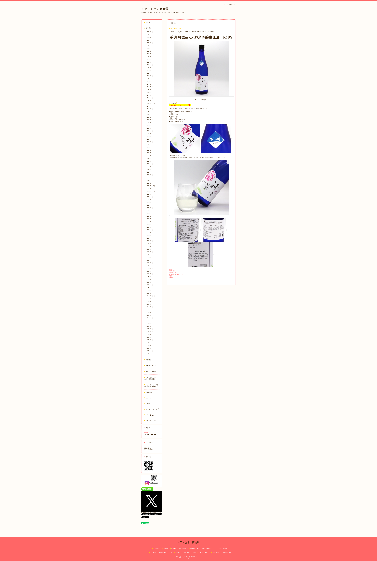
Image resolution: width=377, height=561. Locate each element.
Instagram (149, 392)
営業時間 (146, 432)
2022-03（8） (150, 175)
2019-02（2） (150, 265)
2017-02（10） (151, 323)
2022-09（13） (151, 158)
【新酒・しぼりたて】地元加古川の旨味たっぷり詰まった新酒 (191, 32)
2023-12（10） (151, 117)
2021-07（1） (150, 197)
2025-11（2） (150, 54)
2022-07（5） (150, 164)
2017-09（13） (151, 304)
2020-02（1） (150, 241)
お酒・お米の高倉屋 (155, 8)
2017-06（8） (150, 312)
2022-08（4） (150, 161)
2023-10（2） (150, 122)
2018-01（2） (150, 293)
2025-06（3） (150, 67)
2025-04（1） (150, 73)
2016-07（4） (150, 342)
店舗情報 (148, 360)
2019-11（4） (150, 243)
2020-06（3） (150, 232)
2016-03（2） (150, 353)
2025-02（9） (150, 78)
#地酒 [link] (170, 276)
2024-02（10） (151, 111)
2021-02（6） (150, 210)
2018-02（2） (150, 290)
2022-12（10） (151, 150)
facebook (149, 398)
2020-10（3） (150, 221)
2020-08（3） (150, 227)
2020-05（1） (150, 235)
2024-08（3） (150, 95)
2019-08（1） (150, 252)
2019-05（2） (150, 257)
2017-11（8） (150, 298)
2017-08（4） (150, 307)
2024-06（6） (150, 100)
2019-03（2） (150, 263)
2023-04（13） (151, 139)
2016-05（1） (150, 348)
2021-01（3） (150, 213)
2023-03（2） (150, 142)
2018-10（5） (150, 271)
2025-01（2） (150, 81)
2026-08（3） (150, 32)
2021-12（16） (151, 183)
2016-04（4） (150, 351)
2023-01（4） (150, 147)
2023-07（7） (150, 131)
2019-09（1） (150, 249)
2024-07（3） (150, 98)
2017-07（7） (150, 309)
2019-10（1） (150, 246)
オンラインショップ (152, 409)
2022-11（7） (150, 153)
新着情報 (148, 28)
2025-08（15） (151, 62)
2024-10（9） (150, 89)
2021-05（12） (151, 202)
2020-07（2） (150, 230)
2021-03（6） (150, 208)
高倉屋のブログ (151, 365)
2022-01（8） (150, 180)
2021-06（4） (150, 199)
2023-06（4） (150, 133)
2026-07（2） (150, 34)
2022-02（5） (150, 177)
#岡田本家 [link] (172, 271)
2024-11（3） (150, 87)
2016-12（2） (150, 329)
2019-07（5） (150, 254)
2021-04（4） (150, 205)
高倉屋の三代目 (151, 421)
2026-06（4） (150, 37)
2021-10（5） (150, 188)
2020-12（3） (150, 216)
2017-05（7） (150, 315)
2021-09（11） (151, 191)
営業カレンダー (151, 371)
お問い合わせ (150, 415)
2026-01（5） (150, 48)
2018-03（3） (150, 287)
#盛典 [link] (170, 269)
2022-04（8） (150, 172)
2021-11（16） (151, 186)
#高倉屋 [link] (171, 277)
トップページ (150, 22)
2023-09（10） (151, 125)
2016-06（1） (150, 345)
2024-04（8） (150, 106)
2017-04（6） (150, 318)
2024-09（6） (150, 92)
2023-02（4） (150, 144)
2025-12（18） (151, 51)
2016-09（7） (150, 337)
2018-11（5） (150, 268)
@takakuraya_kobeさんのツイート (151, 512)
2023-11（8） (150, 120)
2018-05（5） (150, 282)
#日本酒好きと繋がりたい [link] (176, 274)
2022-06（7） (150, 166)
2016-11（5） (150, 331)
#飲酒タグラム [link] (173, 272)
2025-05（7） (150, 70)
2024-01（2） (150, 114)
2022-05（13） (151, 169)
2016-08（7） (150, 340)
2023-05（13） (151, 136)
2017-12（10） (151, 296)
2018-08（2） (150, 276)
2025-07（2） (150, 65)
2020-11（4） (150, 219)
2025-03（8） (150, 76)
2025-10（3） (150, 56)
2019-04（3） (150, 260)
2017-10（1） (150, 301)
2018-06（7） (150, 279)
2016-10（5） (150, 334)
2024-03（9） (150, 109)
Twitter (148, 403)
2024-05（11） (151, 103)
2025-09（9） (150, 59)
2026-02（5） (150, 45)
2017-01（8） (150, 326)
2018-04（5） (150, 285)
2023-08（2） (150, 128)
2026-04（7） (150, 40)
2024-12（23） (151, 84)
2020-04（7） (150, 238)
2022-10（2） (150, 155)
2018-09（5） (150, 274)
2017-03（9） (150, 320)
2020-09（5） (150, 224)
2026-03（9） (150, 43)
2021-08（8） (150, 194)
